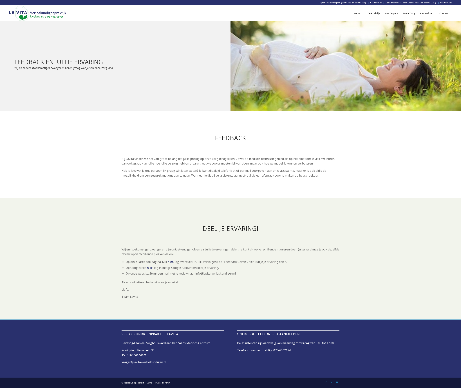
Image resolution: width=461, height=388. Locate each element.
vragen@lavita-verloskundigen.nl (144, 362)
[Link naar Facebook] (326, 382)
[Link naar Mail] (336, 382)
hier (170, 262)
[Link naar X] (331, 382)
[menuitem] (342, 3)
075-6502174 (376, 2)
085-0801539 (446, 2)
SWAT (169, 382)
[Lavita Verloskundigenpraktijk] (37, 13)
